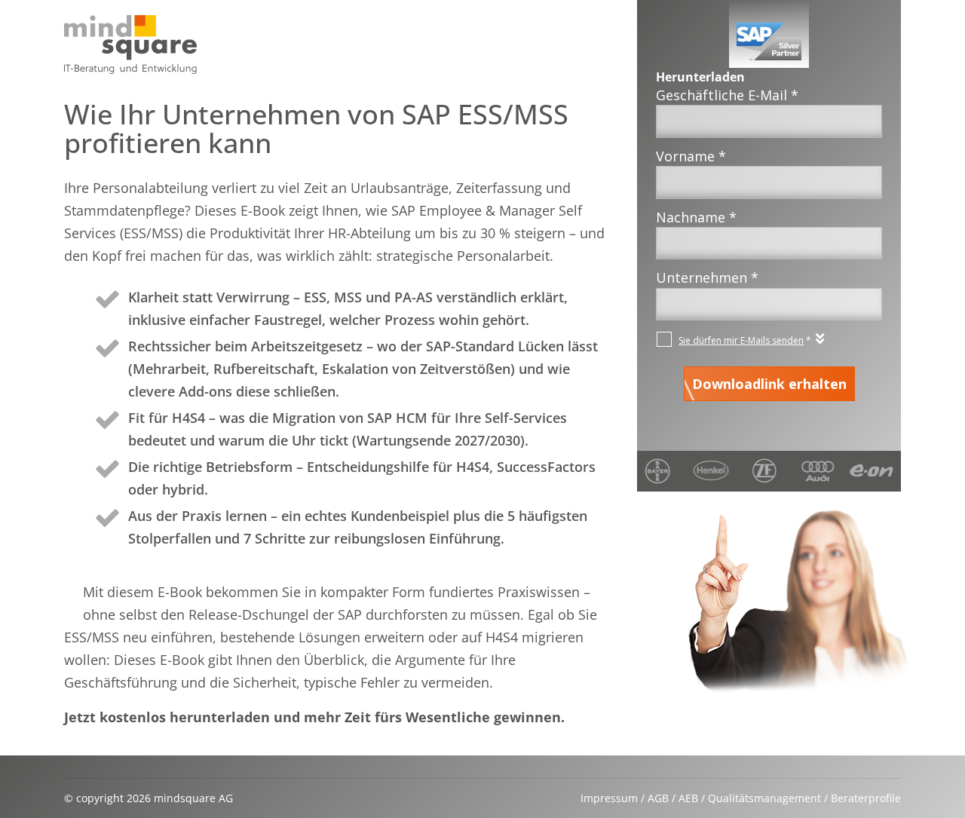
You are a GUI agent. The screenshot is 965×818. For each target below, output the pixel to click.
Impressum (609, 798)
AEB (688, 798)
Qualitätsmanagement (764, 798)
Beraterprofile (866, 798)
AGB (658, 798)
